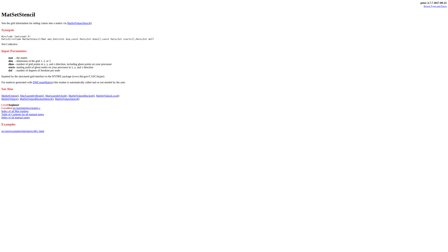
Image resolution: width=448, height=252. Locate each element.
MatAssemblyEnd (55, 95)
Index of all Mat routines (15, 111)
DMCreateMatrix (42, 82)
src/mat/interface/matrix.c (26, 108)
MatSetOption (9, 95)
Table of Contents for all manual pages (22, 114)
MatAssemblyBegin (31, 95)
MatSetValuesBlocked (80, 95)
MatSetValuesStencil (78, 23)
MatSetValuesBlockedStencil (36, 98)
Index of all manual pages (15, 117)
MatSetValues (9, 98)
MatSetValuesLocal (107, 95)
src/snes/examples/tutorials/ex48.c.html (22, 131)
